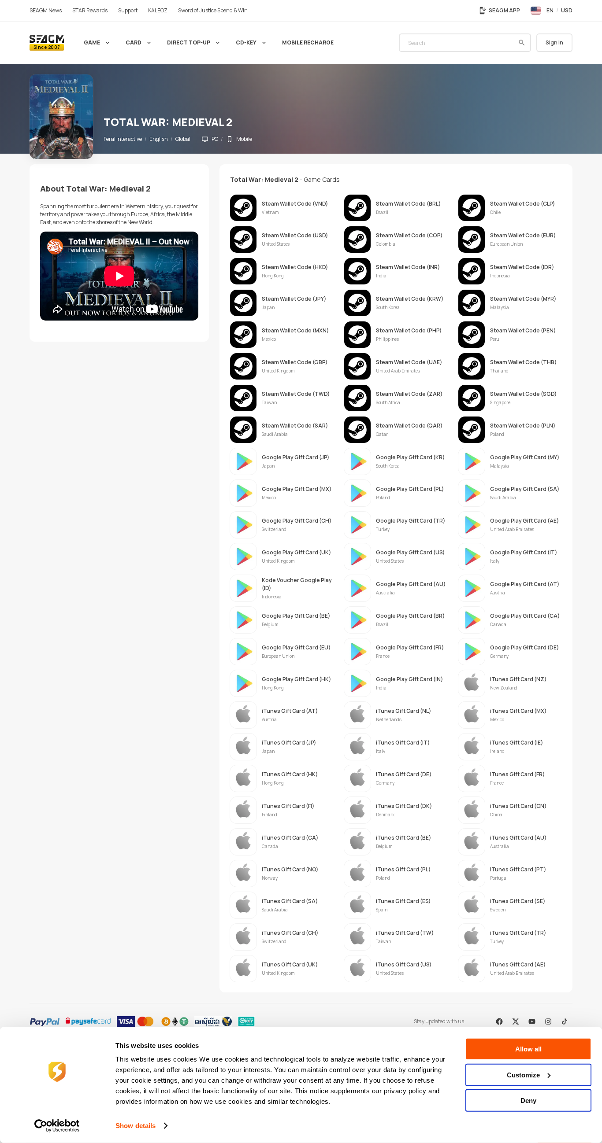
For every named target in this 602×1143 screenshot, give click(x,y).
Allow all (528, 1049)
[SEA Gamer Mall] (47, 43)
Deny (528, 1100)
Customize (523, 1074)
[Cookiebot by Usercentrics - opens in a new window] (57, 1125)
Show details (135, 1125)
